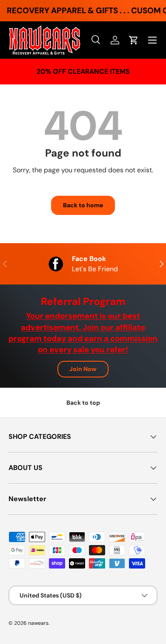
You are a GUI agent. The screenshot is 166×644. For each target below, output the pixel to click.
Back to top (83, 402)
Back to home (83, 205)
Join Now (83, 369)
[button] (133, 40)
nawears (38, 623)
